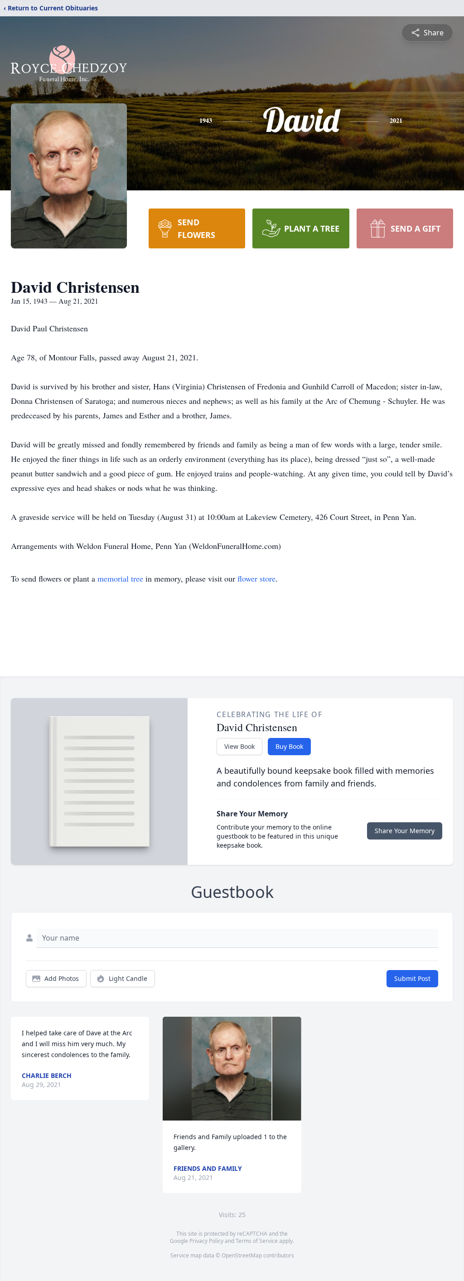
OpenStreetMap (242, 1255)
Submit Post (412, 978)
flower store (256, 578)
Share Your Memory (405, 830)
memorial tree (120, 578)
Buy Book (289, 746)
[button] (232, 1069)
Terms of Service (257, 1241)
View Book (239, 746)
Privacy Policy (206, 1241)
